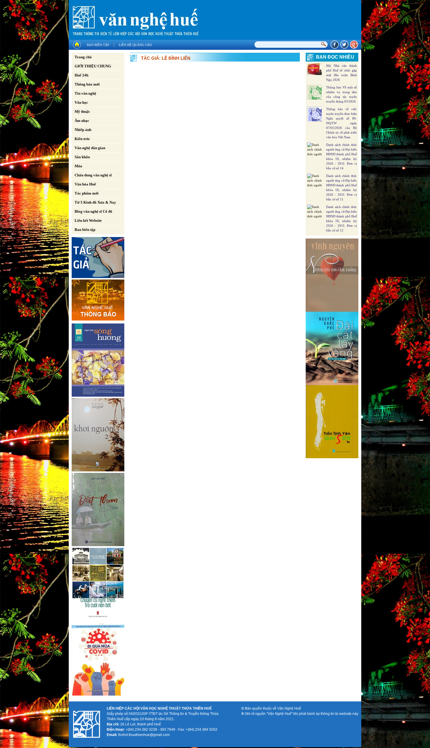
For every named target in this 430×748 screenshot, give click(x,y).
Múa (78, 166)
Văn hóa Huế (85, 184)
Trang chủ (83, 57)
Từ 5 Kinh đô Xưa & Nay (95, 202)
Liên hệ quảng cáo (135, 45)
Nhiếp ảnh (83, 129)
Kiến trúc (82, 139)
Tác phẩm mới (87, 193)
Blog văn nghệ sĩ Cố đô (93, 211)
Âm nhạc (82, 120)
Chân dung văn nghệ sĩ (93, 175)
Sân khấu (82, 157)
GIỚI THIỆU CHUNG (93, 66)
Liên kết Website (88, 220)
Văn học (81, 102)
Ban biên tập (98, 45)
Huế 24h (81, 75)
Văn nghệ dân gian (90, 148)
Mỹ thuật (82, 111)
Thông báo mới (87, 84)
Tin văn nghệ (85, 93)
